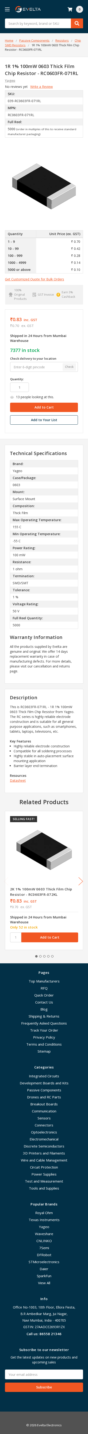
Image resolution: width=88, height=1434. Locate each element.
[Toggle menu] (7, 9)
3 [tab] (44, 956)
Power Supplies (44, 1174)
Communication (44, 1111)
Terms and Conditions (44, 1044)
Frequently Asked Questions (44, 1023)
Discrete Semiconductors (44, 1146)
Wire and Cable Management (44, 1160)
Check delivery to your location (33, 358)
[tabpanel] (44, 880)
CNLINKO (44, 1240)
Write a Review (41, 86)
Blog (44, 1009)
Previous (6, 881)
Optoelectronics (44, 1132)
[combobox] (44, 23)
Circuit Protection (44, 1167)
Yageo (44, 1226)
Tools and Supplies (44, 1188)
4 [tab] (48, 956)
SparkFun (44, 1275)
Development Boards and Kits (44, 1083)
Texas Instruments (44, 1219)
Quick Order (44, 995)
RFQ (44, 988)
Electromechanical (44, 1139)
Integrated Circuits (44, 1076)
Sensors (44, 1118)
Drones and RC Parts (44, 1097)
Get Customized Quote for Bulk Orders (34, 279)
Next (80, 881)
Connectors (44, 1125)
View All (44, 1282)
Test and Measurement (44, 1181)
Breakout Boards (44, 1104)
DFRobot (44, 1254)
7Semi (44, 1247)
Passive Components (44, 1090)
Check (69, 367)
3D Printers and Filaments (44, 1153)
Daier (44, 1268)
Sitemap (44, 1051)
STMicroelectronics (44, 1261)
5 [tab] (52, 956)
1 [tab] (36, 956)
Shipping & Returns (44, 1016)
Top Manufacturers (44, 981)
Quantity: (17, 379)
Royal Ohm (44, 1212)
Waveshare (44, 1233)
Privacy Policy (44, 1037)
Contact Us (44, 1002)
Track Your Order (44, 1030)
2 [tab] (40, 956)
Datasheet (18, 780)
